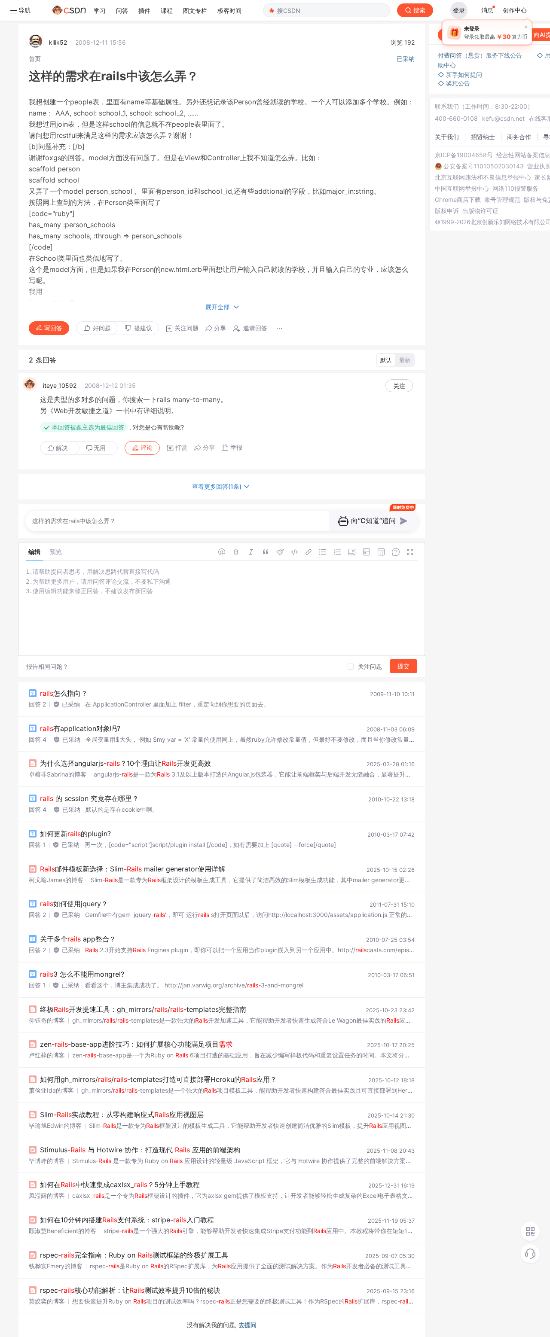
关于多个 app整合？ (78, 939)
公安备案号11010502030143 (483, 166)
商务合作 (519, 136)
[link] (35, 58)
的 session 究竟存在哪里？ (89, 798)
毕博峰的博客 (47, 1160)
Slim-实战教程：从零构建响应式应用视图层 (122, 1114)
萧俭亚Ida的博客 (51, 1090)
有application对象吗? (80, 728)
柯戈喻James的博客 (56, 879)
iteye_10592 (59, 385)
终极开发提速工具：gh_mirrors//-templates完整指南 (143, 1009)
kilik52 (58, 42)
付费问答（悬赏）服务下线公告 (481, 55)
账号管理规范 (502, 199)
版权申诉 (447, 210)
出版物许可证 (480, 210)
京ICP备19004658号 (464, 155)
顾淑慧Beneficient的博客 (62, 1230)
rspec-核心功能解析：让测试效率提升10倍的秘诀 (130, 1290)
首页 (35, 58)
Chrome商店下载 (458, 199)
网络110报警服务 (515, 188)
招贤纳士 (483, 136)
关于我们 (447, 136)
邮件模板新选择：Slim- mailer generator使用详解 (132, 869)
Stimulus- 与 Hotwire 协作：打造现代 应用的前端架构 (140, 1149)
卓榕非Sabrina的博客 (57, 774)
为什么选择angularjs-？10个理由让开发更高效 (125, 763)
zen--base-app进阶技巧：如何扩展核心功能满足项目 (136, 1044)
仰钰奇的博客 (47, 1020)
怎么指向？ (64, 693)
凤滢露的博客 (47, 1195)
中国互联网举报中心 (462, 188)
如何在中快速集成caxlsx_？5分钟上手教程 (120, 1184)
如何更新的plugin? (75, 833)
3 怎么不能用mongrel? (82, 974)
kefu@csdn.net (503, 118)
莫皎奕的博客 (47, 1301)
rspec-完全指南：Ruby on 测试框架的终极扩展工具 (134, 1255)
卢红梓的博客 (47, 1055)
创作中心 (515, 10)
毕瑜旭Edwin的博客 (55, 1125)
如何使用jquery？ (74, 903)
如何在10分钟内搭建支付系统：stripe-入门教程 (127, 1219)
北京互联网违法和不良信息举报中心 (483, 177)
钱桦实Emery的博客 (55, 1266)
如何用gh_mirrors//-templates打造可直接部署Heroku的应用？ (158, 1079)
